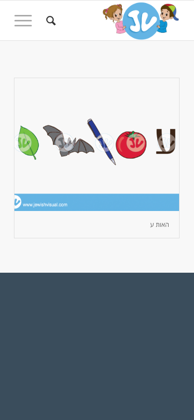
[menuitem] (49, 20)
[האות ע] (96, 144)
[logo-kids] (114, 20)
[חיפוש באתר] (49, 20)
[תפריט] (26, 20)
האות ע (159, 224)
